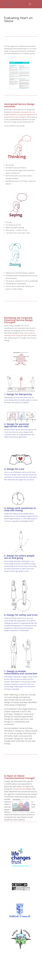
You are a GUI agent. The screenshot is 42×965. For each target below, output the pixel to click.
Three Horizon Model (22, 789)
